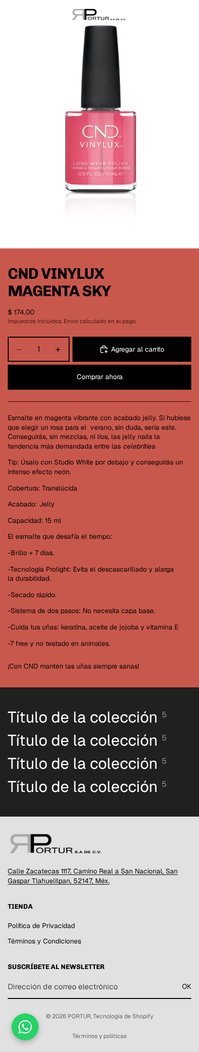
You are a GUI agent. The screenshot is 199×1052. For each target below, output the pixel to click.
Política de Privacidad (41, 925)
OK (186, 987)
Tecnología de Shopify (123, 1016)
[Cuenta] (166, 14)
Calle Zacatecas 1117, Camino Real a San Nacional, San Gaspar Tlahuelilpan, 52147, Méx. (93, 876)
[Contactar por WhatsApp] (25, 1026)
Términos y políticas (99, 1036)
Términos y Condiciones (44, 941)
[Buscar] (32, 14)
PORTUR (79, 1016)
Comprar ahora (100, 376)
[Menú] (11, 14)
